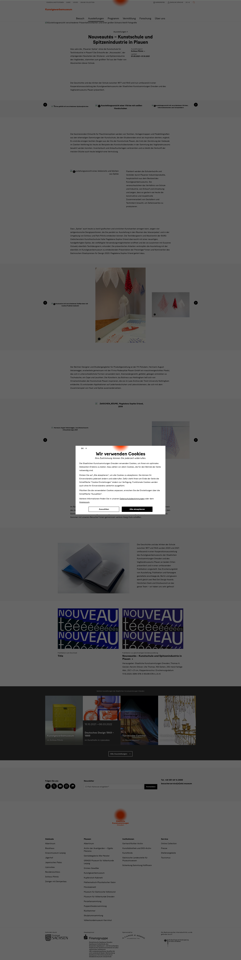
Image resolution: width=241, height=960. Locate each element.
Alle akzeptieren (137, 509)
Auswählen (104, 509)
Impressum (84, 502)
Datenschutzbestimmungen (132, 498)
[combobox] (83, 448)
